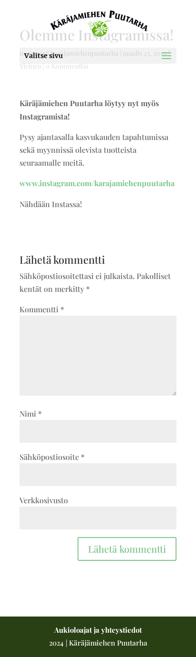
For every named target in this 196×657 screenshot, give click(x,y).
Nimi (31, 413)
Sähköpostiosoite (52, 457)
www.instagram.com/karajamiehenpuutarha (97, 183)
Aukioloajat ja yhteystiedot (98, 630)
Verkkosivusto (44, 500)
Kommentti (42, 309)
